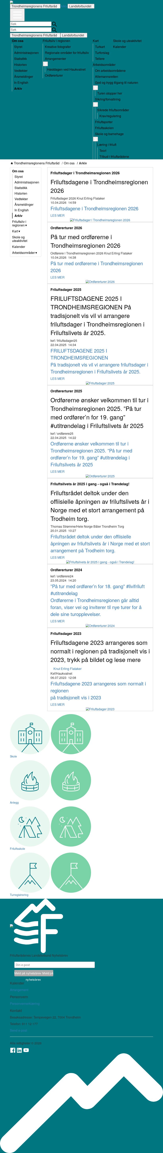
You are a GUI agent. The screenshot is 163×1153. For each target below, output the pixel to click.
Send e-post (18, 1030)
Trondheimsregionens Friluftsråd (34, 6)
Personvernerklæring (25, 1003)
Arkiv (64, 6)
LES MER (57, 215)
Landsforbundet (80, 6)
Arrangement (19, 989)
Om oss (69, 163)
